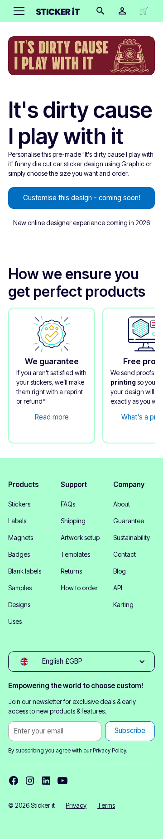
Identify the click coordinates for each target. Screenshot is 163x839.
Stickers (19, 504)
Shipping (73, 521)
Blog (119, 571)
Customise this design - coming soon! (81, 197)
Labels (17, 521)
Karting (123, 604)
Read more (52, 417)
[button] (17, 11)
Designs (19, 604)
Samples (20, 588)
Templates (75, 554)
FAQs (68, 504)
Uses (15, 621)
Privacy (76, 805)
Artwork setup (80, 537)
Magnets (20, 537)
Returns (71, 571)
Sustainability (131, 537)
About (121, 504)
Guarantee (128, 521)
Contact (124, 554)
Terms (106, 805)
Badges (19, 554)
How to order (79, 588)
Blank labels (24, 571)
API (117, 588)
